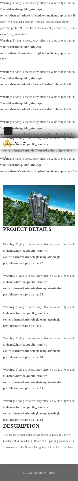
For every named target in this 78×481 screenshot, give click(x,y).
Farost (51, 472)
